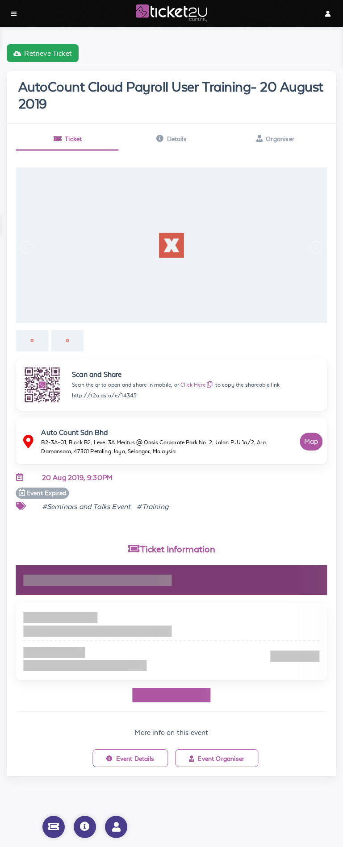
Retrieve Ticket (48, 53)
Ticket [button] (73, 138)
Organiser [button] (280, 138)
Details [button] (177, 138)
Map (311, 441)
